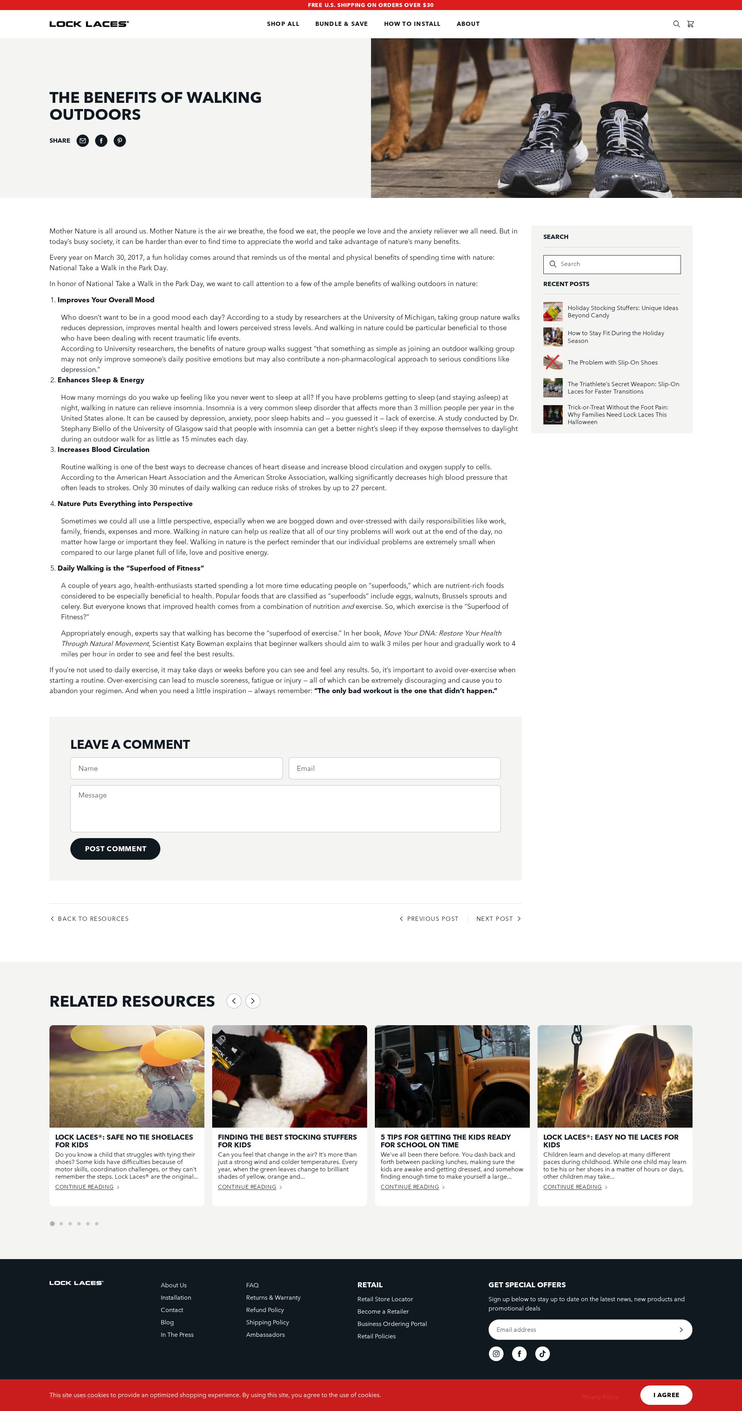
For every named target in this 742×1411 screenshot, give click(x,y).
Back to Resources (93, 918)
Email (306, 768)
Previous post (433, 918)
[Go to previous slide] (234, 1001)
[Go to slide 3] (70, 1223)
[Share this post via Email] (83, 141)
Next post (495, 918)
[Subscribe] (681, 1329)
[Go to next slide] (252, 1001)
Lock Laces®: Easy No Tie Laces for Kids (611, 1141)
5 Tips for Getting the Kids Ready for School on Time (446, 1141)
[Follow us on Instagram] (496, 1354)
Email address (516, 1330)
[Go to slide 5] (87, 1223)
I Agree (667, 1395)
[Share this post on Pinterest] (120, 141)
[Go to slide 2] (61, 1223)
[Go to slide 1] (52, 1224)
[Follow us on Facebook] (519, 1354)
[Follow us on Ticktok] (542, 1354)
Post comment (115, 848)
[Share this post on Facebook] (101, 141)
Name (88, 768)
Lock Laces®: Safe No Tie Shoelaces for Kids (124, 1141)
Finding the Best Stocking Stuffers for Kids (287, 1141)
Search (570, 264)
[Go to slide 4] (79, 1223)
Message (92, 795)
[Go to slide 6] (96, 1223)
